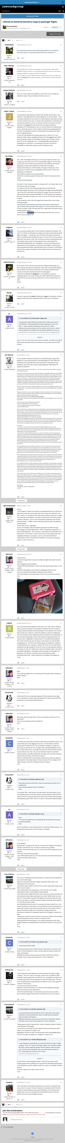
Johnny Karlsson (9, 90)
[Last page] (13, 40)
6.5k (10, 982)
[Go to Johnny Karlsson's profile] (9, 95)
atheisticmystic (9, 262)
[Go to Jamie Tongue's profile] (9, 116)
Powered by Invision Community (32, 1140)
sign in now (42, 1113)
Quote (22, 58)
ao (9, 314)
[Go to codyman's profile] (9, 233)
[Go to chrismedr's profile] (9, 743)
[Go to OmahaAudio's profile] (4, 27)
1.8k (10, 567)
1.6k (10, 275)
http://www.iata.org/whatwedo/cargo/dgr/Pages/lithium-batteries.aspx (38, 204)
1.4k (10, 518)
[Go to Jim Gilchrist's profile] (9, 360)
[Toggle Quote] (19, 318)
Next (9, 40)
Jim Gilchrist (9, 355)
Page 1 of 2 (19, 40)
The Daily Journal (25, 28)
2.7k (10, 57)
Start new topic (39, 34)
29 (10, 124)
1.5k (10, 103)
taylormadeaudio (9, 506)
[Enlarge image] (24, 180)
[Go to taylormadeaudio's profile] (9, 511)
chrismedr (9, 738)
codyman (9, 227)
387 (10, 1095)
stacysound (9, 692)
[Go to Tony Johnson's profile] (9, 879)
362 (10, 326)
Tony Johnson (9, 874)
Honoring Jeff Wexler (31, 2)
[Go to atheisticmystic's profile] (9, 267)
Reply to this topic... (17, 1119)
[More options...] (61, 45)
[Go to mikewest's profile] (9, 559)
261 (10, 887)
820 (10, 750)
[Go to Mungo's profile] (9, 298)
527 (10, 305)
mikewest (9, 554)
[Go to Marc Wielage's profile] (9, 71)
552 (10, 705)
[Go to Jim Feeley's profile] (9, 161)
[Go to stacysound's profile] (9, 698)
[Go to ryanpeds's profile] (9, 1088)
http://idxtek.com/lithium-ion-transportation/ (30, 174)
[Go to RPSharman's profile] (9, 975)
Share (47, 27)
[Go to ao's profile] (9, 319)
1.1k (10, 240)
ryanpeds (9, 1082)
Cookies (32, 1137)
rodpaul (9, 623)
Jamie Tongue (9, 111)
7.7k (10, 78)
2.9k (10, 168)
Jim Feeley (9, 156)
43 (10, 636)
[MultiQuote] (18, 58)
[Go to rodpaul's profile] (9, 628)
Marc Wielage (9, 66)
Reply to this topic (55, 34)
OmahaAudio (13, 26)
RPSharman (9, 970)
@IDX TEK (30, 212)
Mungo (9, 293)
